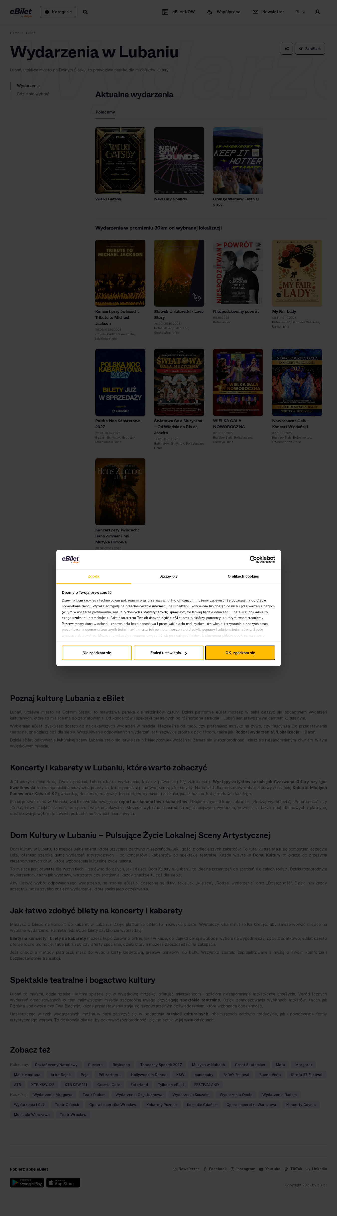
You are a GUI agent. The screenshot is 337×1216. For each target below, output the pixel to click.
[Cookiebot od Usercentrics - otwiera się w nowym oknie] (253, 559)
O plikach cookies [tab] (243, 576)
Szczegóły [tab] (168, 576)
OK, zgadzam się (240, 653)
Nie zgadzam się (97, 653)
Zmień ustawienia (165, 653)
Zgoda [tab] (93, 576)
